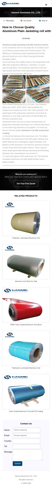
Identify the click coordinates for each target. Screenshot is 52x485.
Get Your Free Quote (26, 184)
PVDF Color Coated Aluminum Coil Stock (26, 325)
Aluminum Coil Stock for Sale (26, 281)
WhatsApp (10, 21)
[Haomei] (10, 3)
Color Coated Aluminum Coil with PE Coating (26, 411)
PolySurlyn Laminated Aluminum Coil (26, 368)
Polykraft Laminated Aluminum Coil (26, 238)
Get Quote (27, 21)
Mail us (44, 21)
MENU (46, 12)
